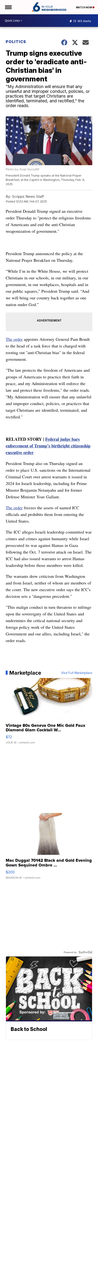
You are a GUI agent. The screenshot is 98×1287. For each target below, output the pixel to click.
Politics (16, 41)
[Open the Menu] (8, 7)
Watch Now (84, 7)
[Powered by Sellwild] (85, 952)
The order (14, 339)
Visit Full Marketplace (76, 672)
